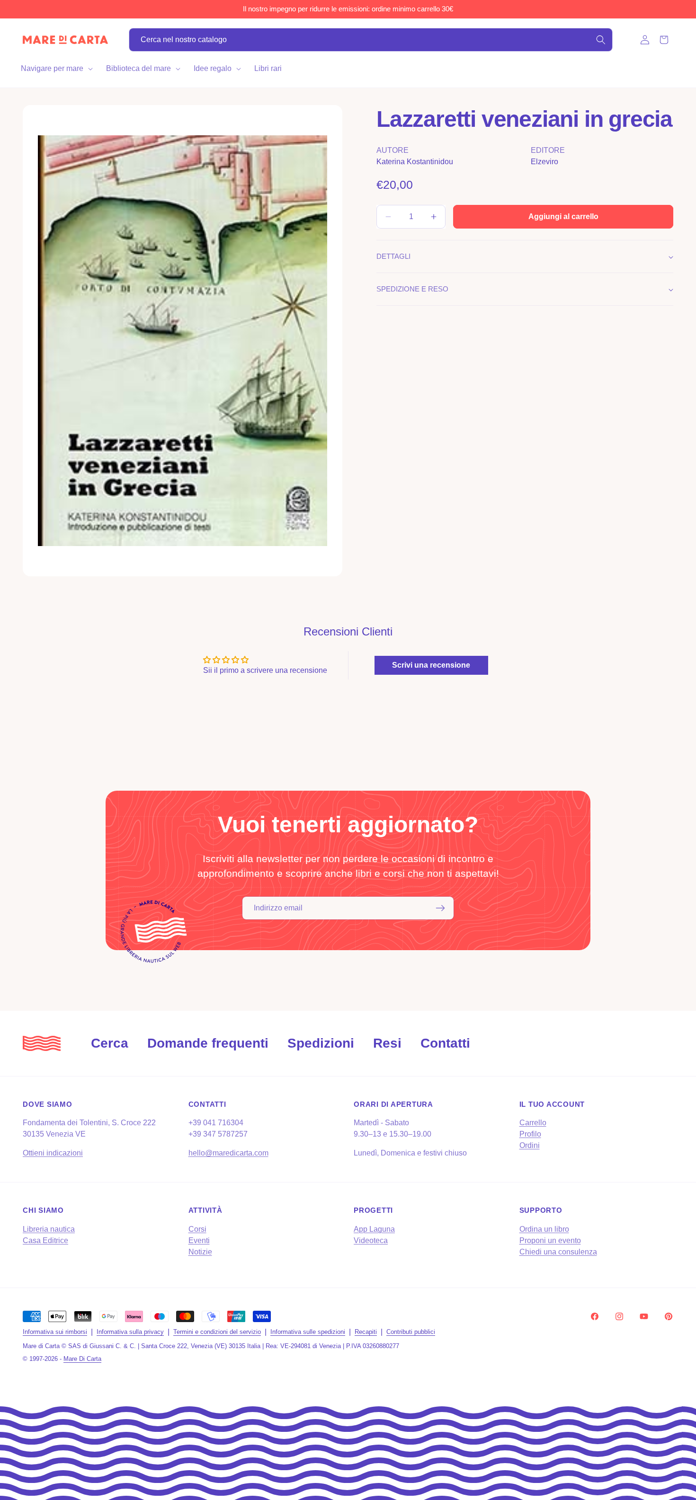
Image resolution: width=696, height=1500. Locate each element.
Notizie (200, 1251)
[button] (56, 68)
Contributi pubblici (410, 1331)
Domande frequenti (207, 1043)
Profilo (530, 1134)
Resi (387, 1043)
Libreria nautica (49, 1229)
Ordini (529, 1146)
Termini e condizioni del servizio (217, 1331)
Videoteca (371, 1240)
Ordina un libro (544, 1229)
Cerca (109, 1043)
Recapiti (366, 1331)
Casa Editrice (45, 1240)
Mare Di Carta (82, 1358)
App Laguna (374, 1229)
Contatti (445, 1043)
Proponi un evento (550, 1240)
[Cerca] (600, 39)
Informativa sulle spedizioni (307, 1331)
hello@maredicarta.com (228, 1153)
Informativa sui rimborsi (55, 1331)
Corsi (197, 1229)
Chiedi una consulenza (558, 1251)
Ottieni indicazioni (53, 1153)
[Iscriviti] (440, 908)
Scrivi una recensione (431, 665)
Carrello (532, 1123)
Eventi (199, 1240)
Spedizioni (320, 1043)
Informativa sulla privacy (130, 1331)
